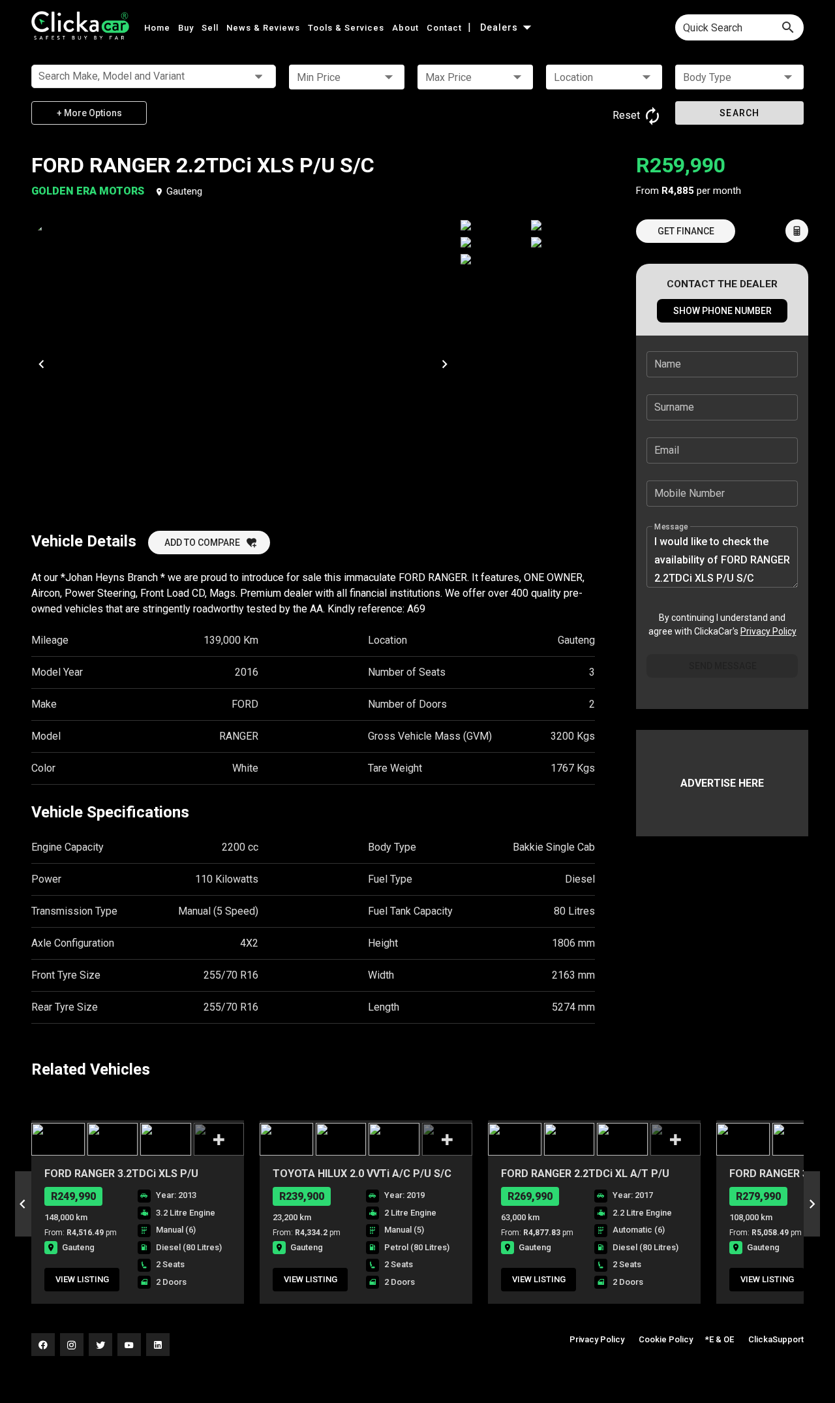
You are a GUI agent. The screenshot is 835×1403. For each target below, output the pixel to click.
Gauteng (184, 191)
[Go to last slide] (23, 1204)
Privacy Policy (768, 631)
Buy (187, 28)
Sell (211, 28)
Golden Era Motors (89, 191)
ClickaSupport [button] (776, 1339)
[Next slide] (812, 1204)
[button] (346, 77)
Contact (445, 28)
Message (671, 526)
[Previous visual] (41, 363)
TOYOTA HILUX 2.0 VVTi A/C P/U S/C (362, 1173)
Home (158, 28)
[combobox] (739, 27)
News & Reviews (264, 28)
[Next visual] (444, 363)
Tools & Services (347, 28)
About (406, 28)
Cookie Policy (666, 1339)
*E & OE (719, 1339)
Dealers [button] (500, 27)
